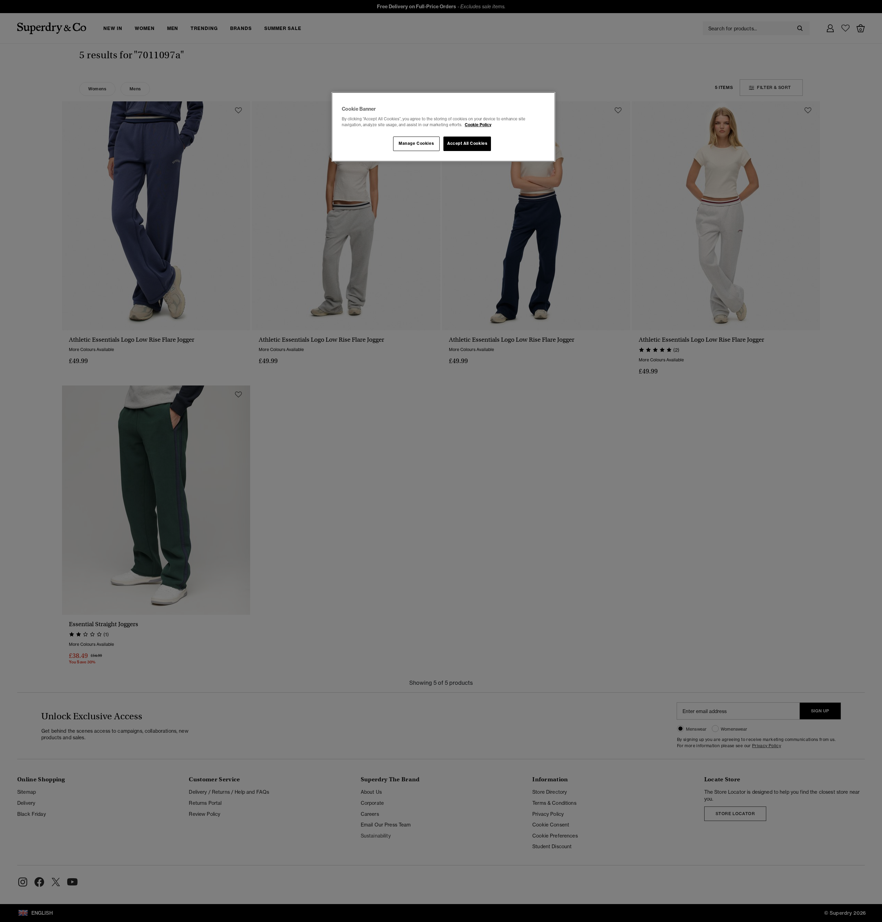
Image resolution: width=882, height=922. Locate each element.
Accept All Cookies (467, 143)
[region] (443, 127)
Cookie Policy (478, 124)
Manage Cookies (416, 143)
